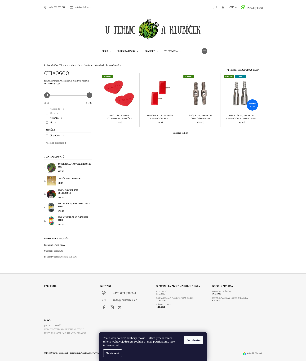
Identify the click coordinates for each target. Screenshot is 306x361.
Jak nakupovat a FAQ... (54, 245)
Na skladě (57, 108)
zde (118, 345)
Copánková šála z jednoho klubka (230, 298)
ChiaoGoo (57, 135)
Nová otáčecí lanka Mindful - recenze (64, 329)
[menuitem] (106, 51)
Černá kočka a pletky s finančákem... (175, 298)
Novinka (56, 117)
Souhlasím (194, 340)
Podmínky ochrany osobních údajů (60, 256)
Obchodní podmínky (53, 250)
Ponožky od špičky (221, 291)
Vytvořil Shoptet (254, 353)
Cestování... (162, 291)
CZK (231, 7)
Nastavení (112, 353)
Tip (53, 122)
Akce (54, 113)
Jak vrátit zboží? (52, 326)
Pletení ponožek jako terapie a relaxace (65, 333)
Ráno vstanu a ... (164, 304)
